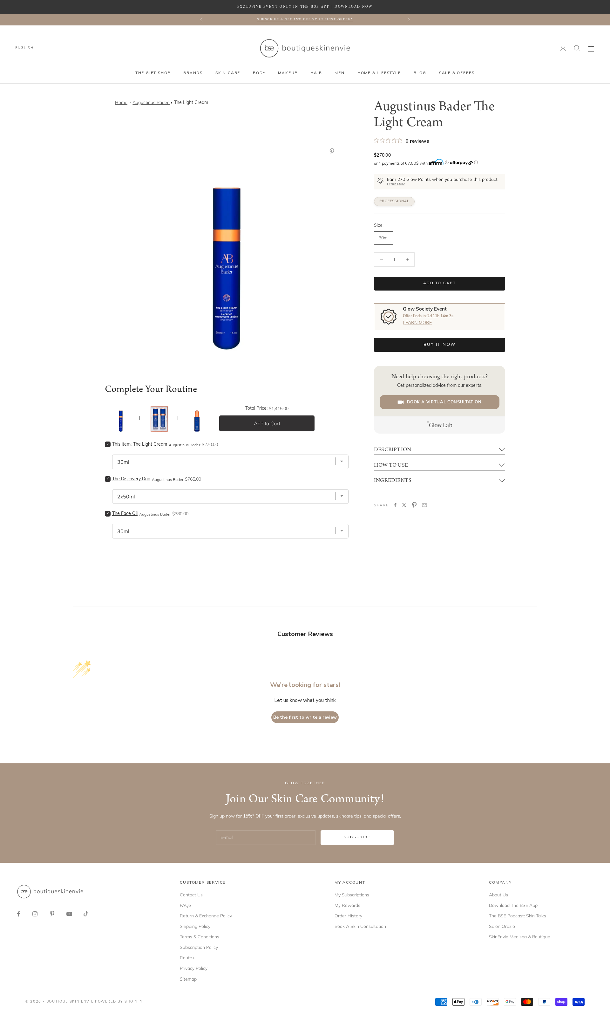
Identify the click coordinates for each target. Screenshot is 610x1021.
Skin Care (227, 73)
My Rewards (347, 905)
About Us (498, 895)
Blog (420, 73)
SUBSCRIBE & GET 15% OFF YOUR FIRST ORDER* (305, 19)
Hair (316, 73)
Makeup (288, 73)
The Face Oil (125, 513)
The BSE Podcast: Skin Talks (517, 916)
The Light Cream (191, 102)
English (24, 48)
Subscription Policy (199, 947)
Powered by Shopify (119, 1002)
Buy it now (440, 345)
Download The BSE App (513, 905)
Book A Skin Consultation (360, 926)
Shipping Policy (195, 926)
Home (121, 102)
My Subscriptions (352, 895)
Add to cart (439, 283)
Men (339, 73)
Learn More (396, 184)
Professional (394, 201)
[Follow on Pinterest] (52, 914)
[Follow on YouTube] (69, 914)
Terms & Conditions (199, 937)
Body (259, 73)
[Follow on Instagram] (35, 914)
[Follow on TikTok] (86, 914)
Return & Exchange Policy (206, 916)
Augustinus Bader (151, 102)
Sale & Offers (457, 73)
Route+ (187, 958)
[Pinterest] (333, 151)
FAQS (186, 905)
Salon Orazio (502, 926)
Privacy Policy (193, 968)
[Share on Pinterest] (414, 505)
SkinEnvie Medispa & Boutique (519, 937)
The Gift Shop (153, 73)
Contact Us (191, 895)
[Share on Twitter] (404, 505)
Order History (348, 916)
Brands (193, 73)
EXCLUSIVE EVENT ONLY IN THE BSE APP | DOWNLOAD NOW (305, 7)
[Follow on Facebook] (18, 914)
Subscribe (357, 837)
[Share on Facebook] (395, 505)
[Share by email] (424, 505)
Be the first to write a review (305, 717)
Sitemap (188, 979)
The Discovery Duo (131, 479)
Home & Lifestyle (379, 73)
